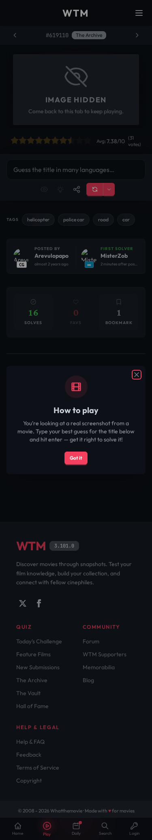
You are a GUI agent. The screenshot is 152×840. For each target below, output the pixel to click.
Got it (76, 458)
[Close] (137, 375)
